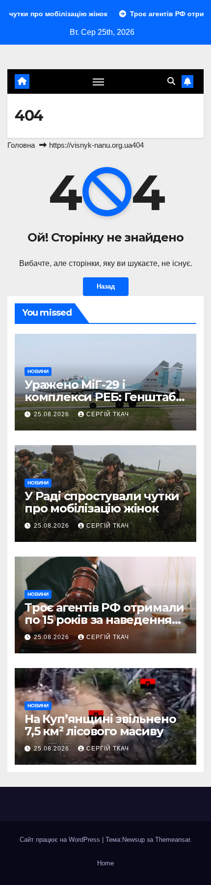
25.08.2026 (52, 414)
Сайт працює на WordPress (61, 839)
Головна (21, 145)
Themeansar (172, 839)
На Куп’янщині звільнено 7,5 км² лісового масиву (100, 725)
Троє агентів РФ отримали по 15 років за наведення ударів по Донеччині (104, 619)
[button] (171, 81)
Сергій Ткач (107, 414)
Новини (38, 371)
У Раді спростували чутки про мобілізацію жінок (102, 502)
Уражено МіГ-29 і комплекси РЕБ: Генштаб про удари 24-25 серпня (100, 396)
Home (105, 863)
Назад (106, 286)
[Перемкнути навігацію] (98, 81)
